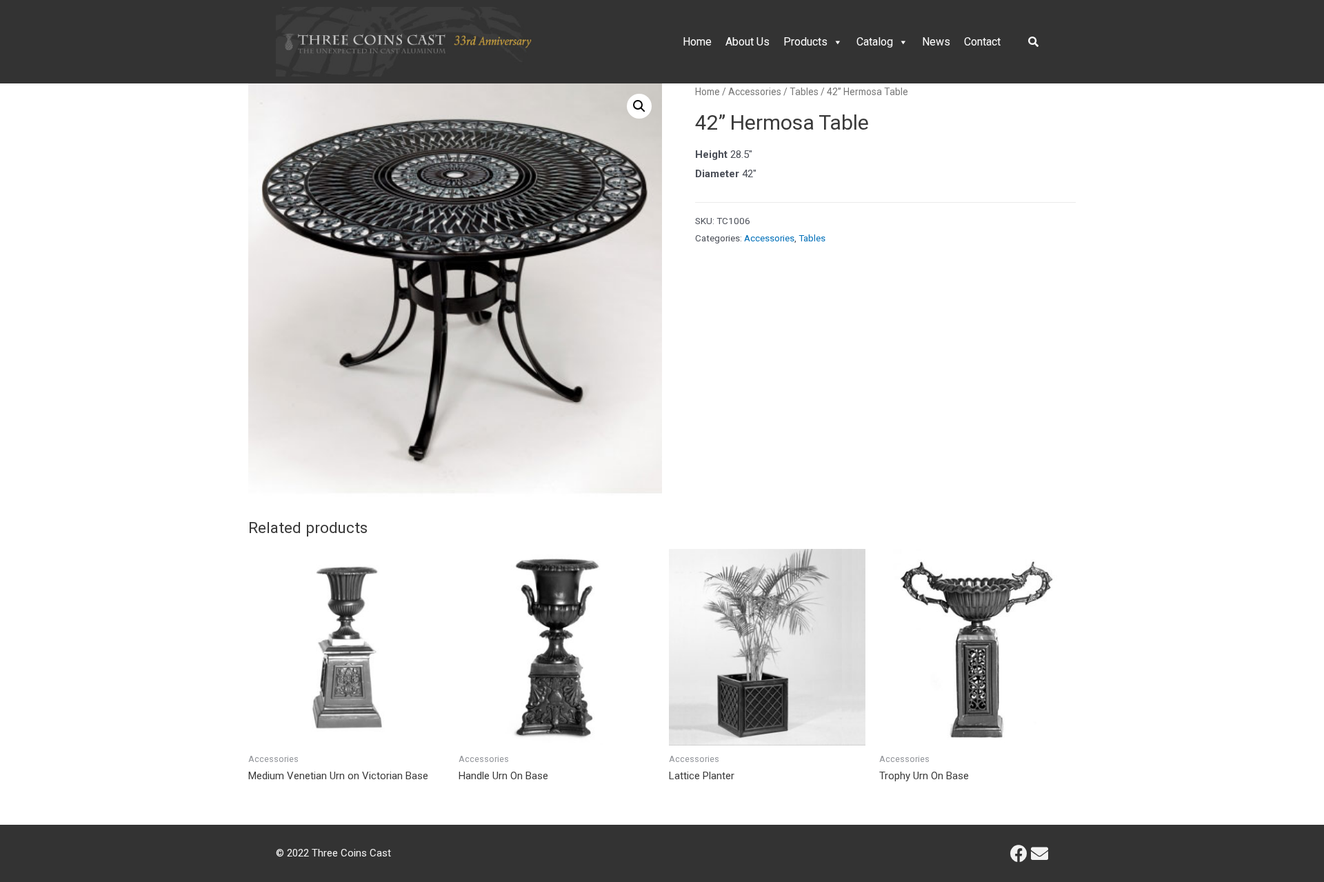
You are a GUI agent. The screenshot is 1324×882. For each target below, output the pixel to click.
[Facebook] (1018, 853)
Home (697, 41)
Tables (804, 91)
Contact (982, 41)
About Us (747, 41)
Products (805, 41)
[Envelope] (1039, 853)
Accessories (754, 91)
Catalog (874, 41)
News (936, 41)
